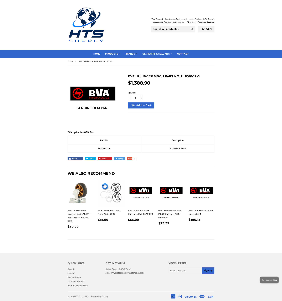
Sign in (190, 22)
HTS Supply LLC (81, 296)
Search (71, 269)
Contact (183, 54)
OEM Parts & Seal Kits (156, 54)
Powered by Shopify (99, 296)
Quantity (132, 92)
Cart (208, 29)
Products (112, 54)
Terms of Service (76, 281)
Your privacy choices (78, 285)
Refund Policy (74, 277)
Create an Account (206, 22)
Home (96, 54)
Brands (130, 54)
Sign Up (208, 270)
